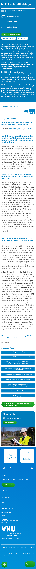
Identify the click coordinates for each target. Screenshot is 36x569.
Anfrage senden (10, 422)
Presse (3, 500)
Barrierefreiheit (23, 547)
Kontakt (29, 129)
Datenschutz (10, 547)
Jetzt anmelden (8, 485)
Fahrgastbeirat (11, 458)
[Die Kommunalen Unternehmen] (11, 531)
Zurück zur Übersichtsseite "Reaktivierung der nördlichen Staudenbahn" (17, 404)
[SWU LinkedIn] (32, 469)
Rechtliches (4, 547)
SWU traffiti (4, 519)
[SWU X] (11, 469)
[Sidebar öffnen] (4, 565)
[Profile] (26, 111)
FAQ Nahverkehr (27, 458)
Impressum (16, 547)
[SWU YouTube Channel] (18, 469)
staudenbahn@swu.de (16, 129)
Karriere (3, 503)
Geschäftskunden (14, 106)
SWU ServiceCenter (6, 512)
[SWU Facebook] (4, 469)
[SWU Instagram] (25, 469)
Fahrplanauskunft (5, 497)
